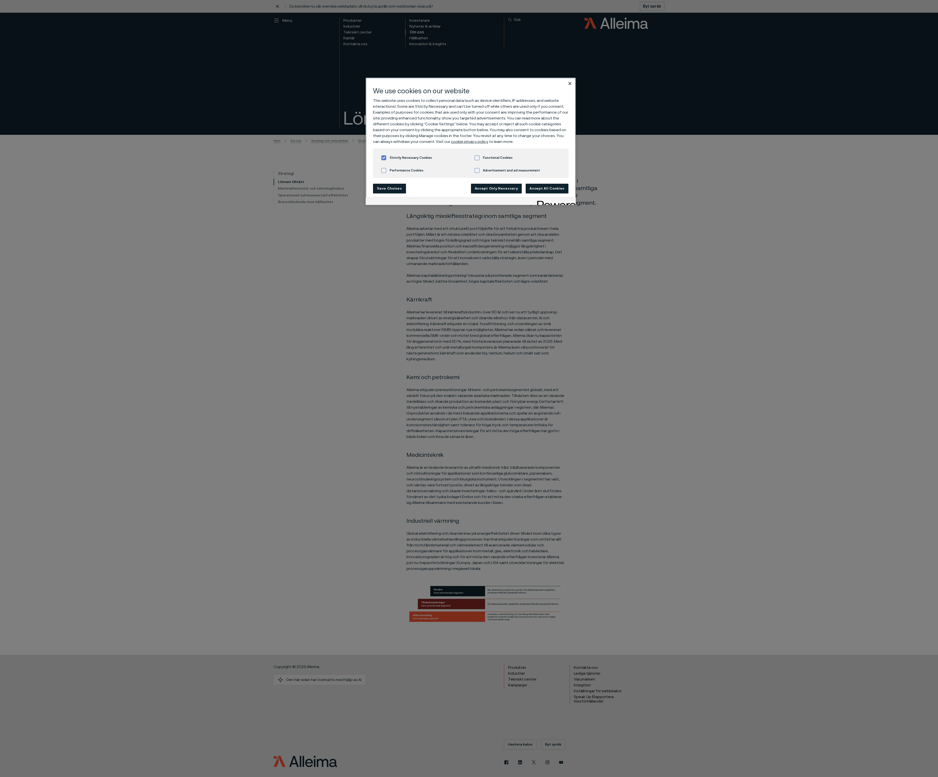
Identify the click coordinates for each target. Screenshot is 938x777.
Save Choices (389, 188)
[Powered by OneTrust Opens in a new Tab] (554, 202)
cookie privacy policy (469, 142)
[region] (471, 141)
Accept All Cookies (547, 188)
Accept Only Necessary (496, 188)
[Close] (570, 83)
